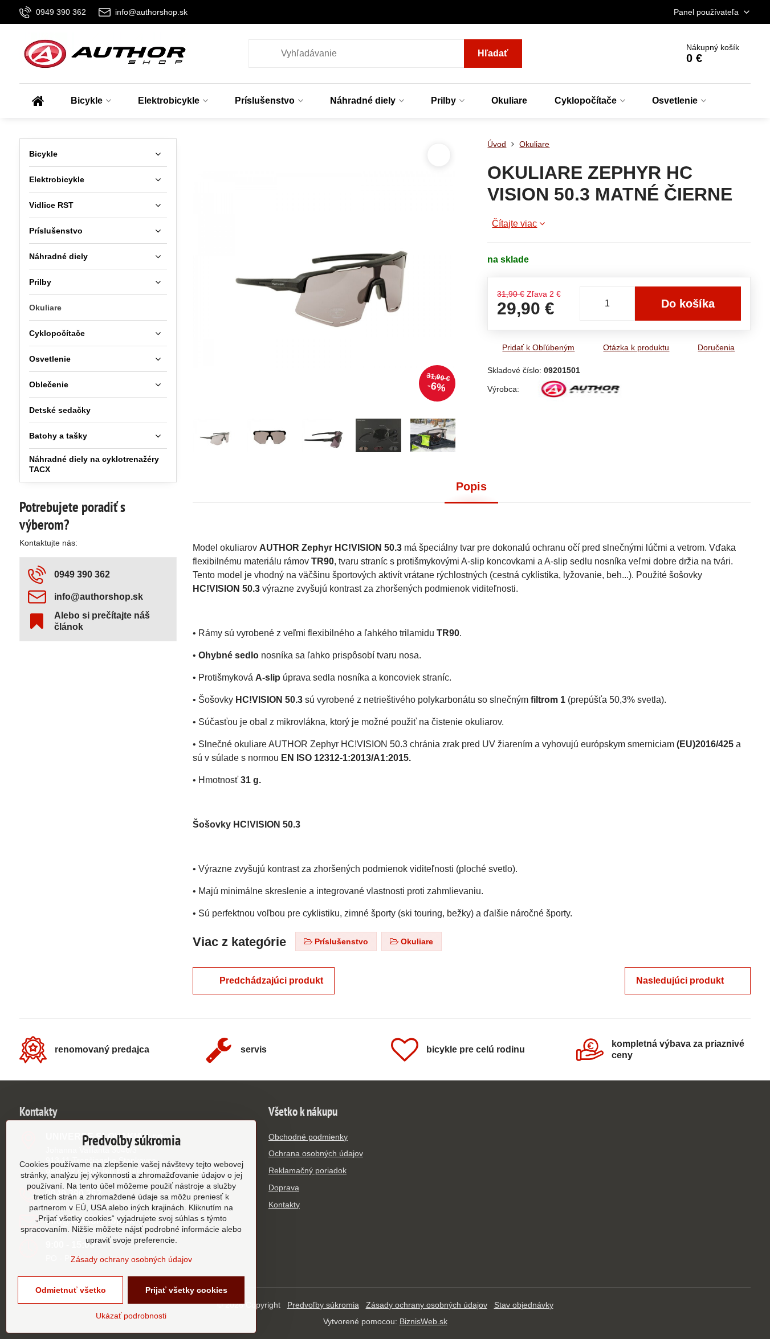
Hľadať (493, 53)
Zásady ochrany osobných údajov (426, 1304)
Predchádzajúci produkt (271, 980)
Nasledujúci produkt (680, 980)
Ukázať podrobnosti (131, 1315)
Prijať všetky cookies (186, 1290)
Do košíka (688, 303)
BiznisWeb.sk (423, 1321)
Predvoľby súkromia (323, 1304)
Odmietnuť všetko (70, 1290)
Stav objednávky (523, 1304)
